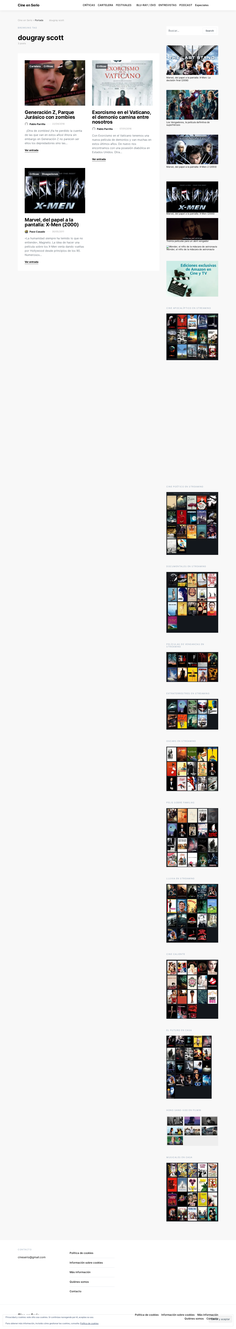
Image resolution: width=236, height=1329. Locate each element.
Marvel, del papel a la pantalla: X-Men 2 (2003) (191, 166)
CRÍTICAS (89, 5)
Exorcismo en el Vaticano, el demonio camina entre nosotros (121, 117)
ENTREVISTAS (168, 5)
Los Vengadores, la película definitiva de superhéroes (188, 123)
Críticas (48, 66)
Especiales (202, 5)
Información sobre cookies (86, 1262)
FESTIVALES (123, 5)
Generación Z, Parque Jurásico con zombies (50, 114)
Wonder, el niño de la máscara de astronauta (190, 249)
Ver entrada (31, 150)
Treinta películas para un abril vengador (187, 241)
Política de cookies (89, 1323)
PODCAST (185, 5)
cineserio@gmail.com (32, 1257)
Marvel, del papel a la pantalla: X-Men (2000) (52, 222)
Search (210, 30)
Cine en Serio (28, 5)
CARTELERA (105, 5)
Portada (39, 20)
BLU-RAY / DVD (146, 5)
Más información (80, 1272)
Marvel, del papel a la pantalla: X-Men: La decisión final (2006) (188, 79)
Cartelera (35, 66)
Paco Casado (37, 231)
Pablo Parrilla (37, 124)
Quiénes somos (79, 1281)
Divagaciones (50, 173)
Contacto (75, 1291)
